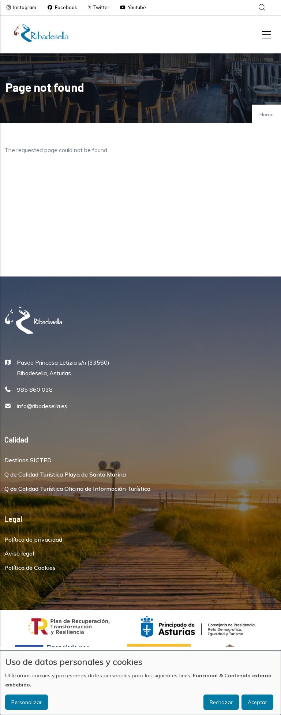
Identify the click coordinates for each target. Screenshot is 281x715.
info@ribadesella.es (42, 406)
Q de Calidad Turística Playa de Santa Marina (65, 474)
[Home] (41, 33)
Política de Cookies (30, 567)
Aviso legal (19, 553)
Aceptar (257, 702)
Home (266, 114)
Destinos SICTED (28, 460)
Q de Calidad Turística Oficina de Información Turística (77, 488)
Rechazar (221, 702)
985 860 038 (35, 389)
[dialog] (140, 682)
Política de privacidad (33, 539)
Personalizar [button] (26, 702)
